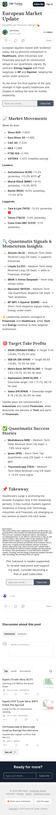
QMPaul (16, 741)
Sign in (49, 4)
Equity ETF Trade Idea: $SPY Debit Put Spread (20, 703)
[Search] (51, 671)
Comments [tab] (9, 634)
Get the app (43, 801)
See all (8, 752)
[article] (28, 687)
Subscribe (38, 4)
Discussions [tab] (25, 671)
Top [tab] (6, 671)
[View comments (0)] (16, 40)
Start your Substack (20, 801)
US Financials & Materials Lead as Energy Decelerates (20, 728)
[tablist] (15, 634)
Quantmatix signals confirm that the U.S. (19, 736)
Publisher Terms (38, 790)
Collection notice (41, 793)
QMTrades (14, 31)
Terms (29, 793)
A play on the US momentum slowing (17, 710)
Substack (13, 808)
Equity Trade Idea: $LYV (17, 679)
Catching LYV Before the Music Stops (18, 685)
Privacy (20, 793)
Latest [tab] (14, 671)
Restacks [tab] (22, 634)
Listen (49, 32)
